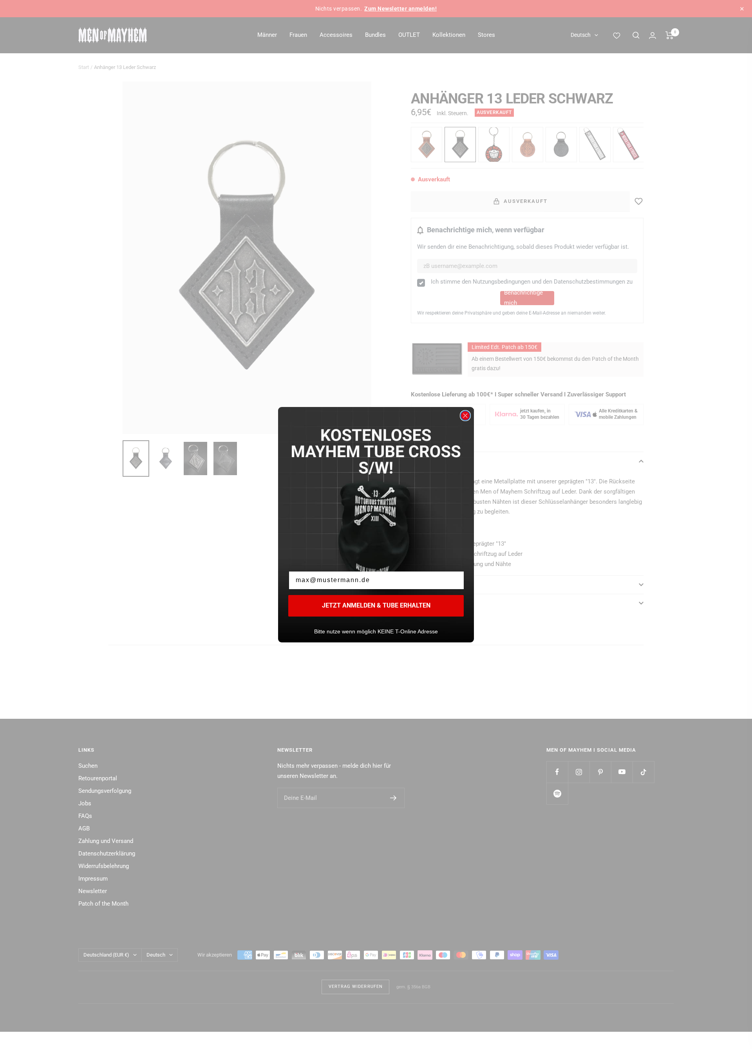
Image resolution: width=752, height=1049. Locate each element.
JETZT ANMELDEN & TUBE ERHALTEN (376, 605)
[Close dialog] (465, 415)
